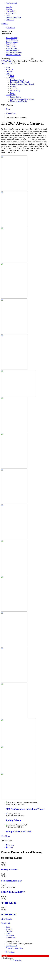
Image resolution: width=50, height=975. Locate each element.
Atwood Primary (12, 40)
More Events (5, 923)
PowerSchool (10, 11)
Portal (8, 15)
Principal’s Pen (15, 97)
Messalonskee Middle (14, 53)
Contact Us (10, 20)
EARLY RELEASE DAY (13, 892)
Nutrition (9, 9)
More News (5, 836)
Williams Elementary (13, 55)
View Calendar (6, 919)
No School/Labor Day (11, 880)
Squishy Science (13, 820)
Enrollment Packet (17, 80)
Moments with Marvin (18, 101)
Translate (18, 960)
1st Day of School (9, 869)
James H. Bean (11, 48)
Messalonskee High (13, 50)
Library (13, 86)
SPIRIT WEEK (8, 903)
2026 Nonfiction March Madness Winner (25, 809)
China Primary (11, 46)
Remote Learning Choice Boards (22, 84)
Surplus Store (10, 13)
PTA (12, 93)
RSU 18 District (11, 38)
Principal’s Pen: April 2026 (18, 831)
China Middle (11, 44)
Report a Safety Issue (13, 17)
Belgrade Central (12, 42)
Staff (12, 76)
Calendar (9, 7)
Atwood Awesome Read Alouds (22, 99)
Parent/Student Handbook (19, 82)
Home (8, 67)
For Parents (10, 78)
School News (10, 95)
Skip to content (11, 3)
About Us (9, 69)
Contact (8, 74)
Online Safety (15, 91)
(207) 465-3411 (6, 61)
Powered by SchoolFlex (14, 948)
